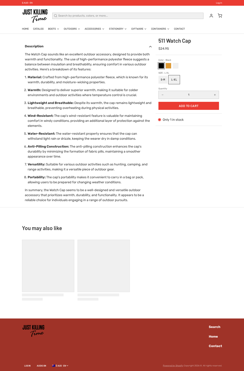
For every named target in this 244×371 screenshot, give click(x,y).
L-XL (174, 79)
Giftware (137, 28)
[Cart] (218, 16)
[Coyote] (168, 66)
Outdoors (70, 28)
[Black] (161, 66)
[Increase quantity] (215, 95)
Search (214, 327)
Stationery (116, 28)
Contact (179, 28)
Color (164, 60)
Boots (52, 28)
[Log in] (209, 16)
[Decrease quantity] (162, 95)
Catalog (38, 28)
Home (25, 28)
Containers (158, 28)
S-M (163, 79)
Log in (219, 3)
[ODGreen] (175, 66)
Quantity (162, 88)
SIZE (163, 73)
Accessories (93, 28)
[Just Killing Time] (35, 16)
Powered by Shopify (173, 365)
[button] (188, 106)
